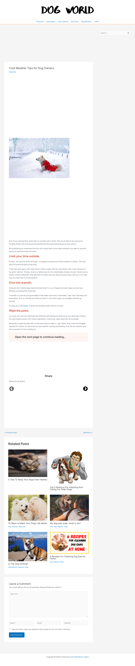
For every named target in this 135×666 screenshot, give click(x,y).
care (51, 526)
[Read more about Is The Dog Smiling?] (27, 546)
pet (24, 526)
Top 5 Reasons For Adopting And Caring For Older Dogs (66, 488)
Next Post (88, 432)
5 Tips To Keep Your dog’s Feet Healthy (27, 479)
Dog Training (63, 22)
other (97, 22)
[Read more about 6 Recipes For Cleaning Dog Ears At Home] (69, 543)
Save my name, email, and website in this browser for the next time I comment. (41, 629)
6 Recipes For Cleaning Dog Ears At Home (67, 557)
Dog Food (74, 22)
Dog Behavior (86, 22)
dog (9, 526)
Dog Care (40, 22)
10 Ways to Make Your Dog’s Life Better (27, 523)
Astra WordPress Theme (80, 657)
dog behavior (12, 567)
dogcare (15, 526)
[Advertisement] (48, 46)
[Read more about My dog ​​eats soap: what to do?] (69, 508)
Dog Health (51, 22)
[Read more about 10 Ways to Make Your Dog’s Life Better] (27, 508)
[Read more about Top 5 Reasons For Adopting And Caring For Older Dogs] (69, 467)
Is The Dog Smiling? (18, 564)
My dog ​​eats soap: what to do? (65, 523)
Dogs (20, 526)
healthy (25, 306)
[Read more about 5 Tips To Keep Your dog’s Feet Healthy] (27, 463)
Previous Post (10, 432)
